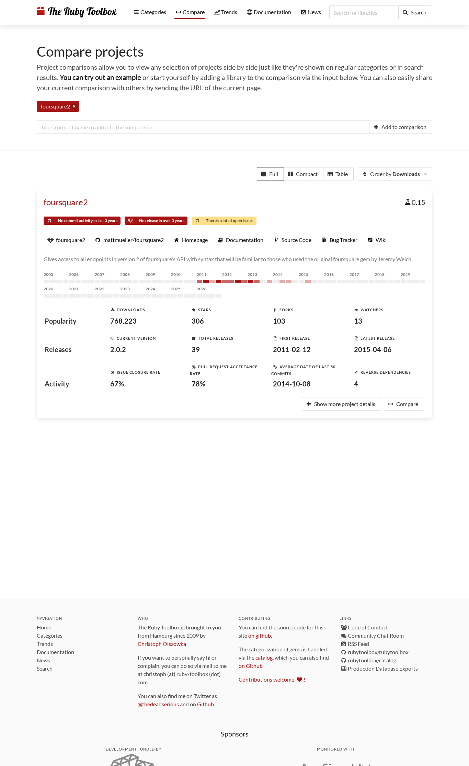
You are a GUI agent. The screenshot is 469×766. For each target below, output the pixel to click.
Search (45, 668)
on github (259, 635)
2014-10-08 (292, 384)
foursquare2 (66, 202)
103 (279, 321)
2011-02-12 (292, 349)
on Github (251, 665)
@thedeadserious (158, 704)
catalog (264, 657)
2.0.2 (118, 349)
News (43, 660)
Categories (49, 635)
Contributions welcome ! (272, 679)
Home (44, 627)
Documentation (55, 652)
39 (196, 349)
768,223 (123, 321)
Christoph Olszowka (162, 643)
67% (117, 384)
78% (198, 384)
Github (205, 704)
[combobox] (203, 127)
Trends (45, 643)
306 (198, 321)
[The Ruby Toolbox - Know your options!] (77, 12)
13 (358, 321)
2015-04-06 (373, 349)
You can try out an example (100, 77)
